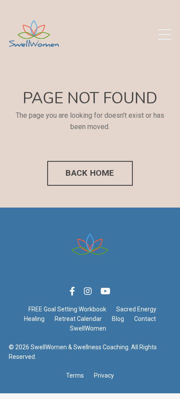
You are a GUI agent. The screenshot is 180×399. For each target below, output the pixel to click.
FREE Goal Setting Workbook (67, 309)
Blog (118, 318)
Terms (75, 375)
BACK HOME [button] (90, 173)
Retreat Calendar (78, 318)
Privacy (104, 375)
